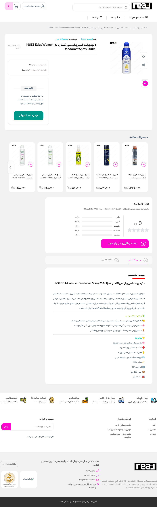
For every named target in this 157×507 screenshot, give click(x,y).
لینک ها (95, 17)
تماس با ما (152, 429)
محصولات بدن (121, 28)
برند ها (114, 17)
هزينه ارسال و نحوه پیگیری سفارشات (120, 436)
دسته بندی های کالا (136, 17)
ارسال (6, 426)
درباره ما (153, 434)
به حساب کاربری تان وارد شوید (122, 244)
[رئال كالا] (141, 6)
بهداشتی (135, 28)
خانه (144, 28)
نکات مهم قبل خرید (123, 425)
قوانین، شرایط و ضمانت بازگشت (119, 429)
